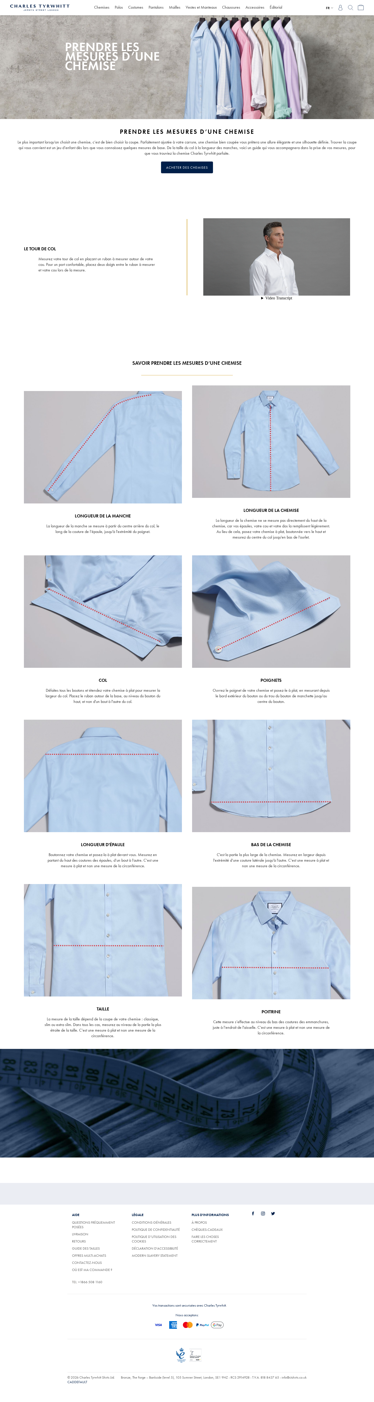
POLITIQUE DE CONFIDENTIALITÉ (156, 1229)
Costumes (135, 7)
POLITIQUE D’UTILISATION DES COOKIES (154, 1239)
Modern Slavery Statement (155, 1255)
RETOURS (79, 1241)
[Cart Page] (361, 8)
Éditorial (276, 7)
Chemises (101, 7)
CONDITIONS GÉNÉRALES (151, 1222)
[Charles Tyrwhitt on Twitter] (275, 1213)
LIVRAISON (80, 1234)
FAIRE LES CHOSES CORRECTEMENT (205, 1239)
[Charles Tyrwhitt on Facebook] (256, 1213)
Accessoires (255, 7)
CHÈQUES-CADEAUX (207, 1229)
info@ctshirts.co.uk (294, 1377)
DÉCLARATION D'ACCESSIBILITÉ (155, 1248)
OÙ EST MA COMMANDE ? (92, 1269)
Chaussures (231, 7)
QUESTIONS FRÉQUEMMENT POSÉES (93, 1224)
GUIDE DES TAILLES (86, 1248)
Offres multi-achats (89, 1255)
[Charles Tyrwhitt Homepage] (39, 7)
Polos (119, 7)
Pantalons (156, 7)
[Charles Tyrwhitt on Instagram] (265, 1213)
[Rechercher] (351, 8)
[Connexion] (340, 8)
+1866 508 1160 (90, 1282)
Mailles (174, 7)
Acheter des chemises (187, 167)
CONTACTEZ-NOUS (87, 1262)
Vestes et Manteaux (201, 7)
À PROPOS (199, 1222)
